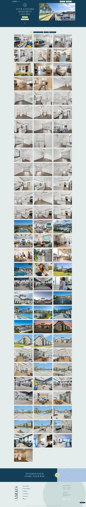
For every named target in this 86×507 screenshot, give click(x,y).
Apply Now (62, 1)
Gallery (25, 491)
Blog (24, 499)
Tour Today (69, 1)
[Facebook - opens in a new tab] (64, 499)
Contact (25, 496)
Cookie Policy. (39, 505)
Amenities (26, 486)
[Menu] (73, 1)
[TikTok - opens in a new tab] (69, 499)
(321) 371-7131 (56, 1)
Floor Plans (26, 489)
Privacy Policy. (34, 505)
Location (26, 494)
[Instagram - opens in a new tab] (66, 499)
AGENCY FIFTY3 (56, 505)
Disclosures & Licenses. (44, 505)
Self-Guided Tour (25, 19)
